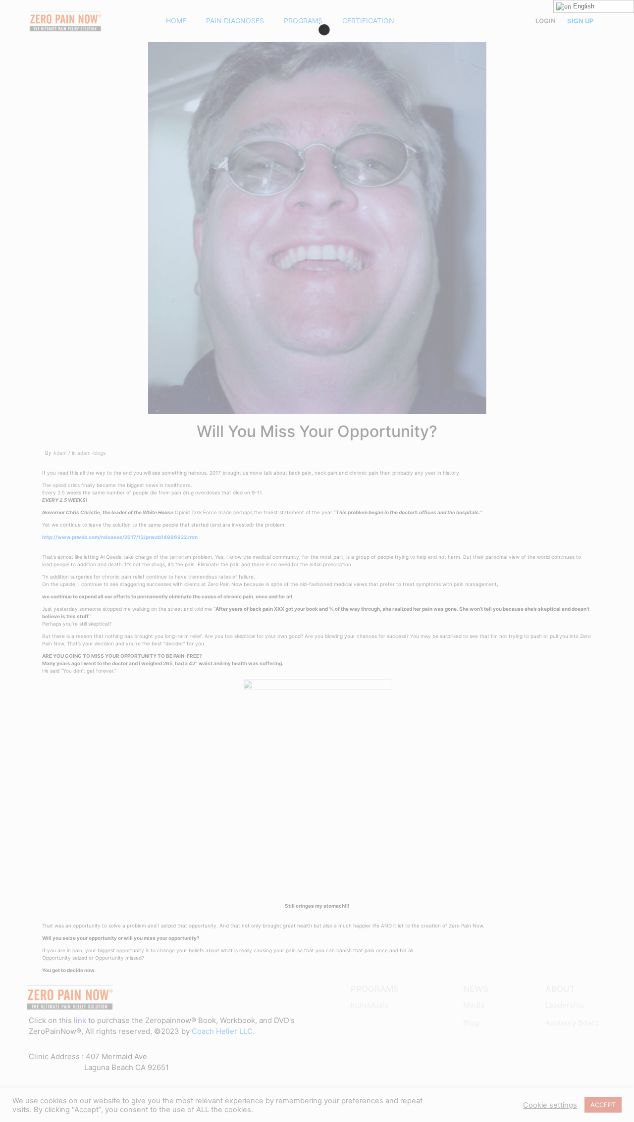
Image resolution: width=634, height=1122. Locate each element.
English (582, 6)
